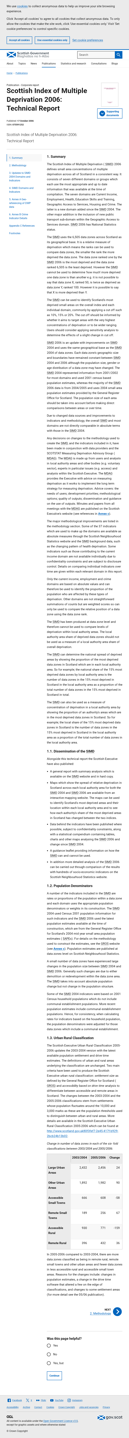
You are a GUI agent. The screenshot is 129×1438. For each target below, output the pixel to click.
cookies (22, 6)
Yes (55, 1345)
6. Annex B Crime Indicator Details (18, 216)
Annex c (103, 513)
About (10, 63)
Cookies (50, 1407)
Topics (22, 63)
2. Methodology (17, 165)
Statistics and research (73, 63)
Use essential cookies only (52, 40)
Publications (49, 63)
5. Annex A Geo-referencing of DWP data (20, 203)
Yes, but (58, 1363)
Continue (54, 1375)
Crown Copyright (66, 1407)
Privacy (106, 1407)
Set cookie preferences (87, 40)
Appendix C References (22, 225)
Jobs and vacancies (88, 1407)
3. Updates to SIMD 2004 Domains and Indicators (20, 176)
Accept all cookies (19, 40)
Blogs (115, 63)
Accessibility (13, 1407)
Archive (26, 1407)
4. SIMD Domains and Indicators (21, 190)
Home (9, 73)
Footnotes (14, 233)
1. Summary (16, 157)
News (34, 63)
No (55, 1354)
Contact (38, 1407)
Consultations (99, 63)
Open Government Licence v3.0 (60, 1420)
